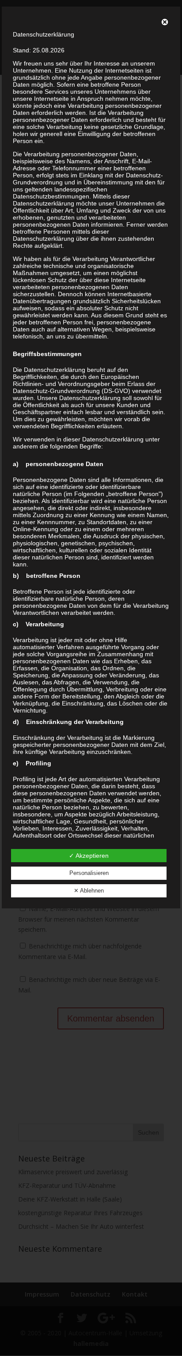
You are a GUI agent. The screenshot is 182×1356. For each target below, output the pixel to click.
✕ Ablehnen (89, 890)
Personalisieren (89, 873)
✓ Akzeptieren (89, 855)
